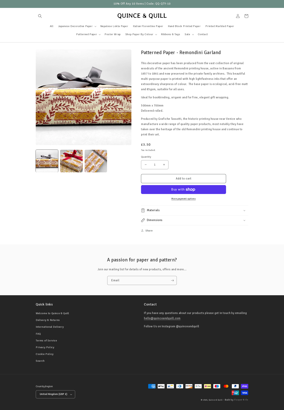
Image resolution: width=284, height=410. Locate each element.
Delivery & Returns (48, 320)
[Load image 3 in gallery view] (96, 161)
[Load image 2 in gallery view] (71, 161)
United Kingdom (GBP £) (53, 394)
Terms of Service (46, 340)
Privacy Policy (45, 347)
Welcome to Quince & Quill (52, 313)
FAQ (38, 333)
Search (40, 360)
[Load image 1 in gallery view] (47, 161)
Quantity (146, 156)
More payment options (183, 198)
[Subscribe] (172, 280)
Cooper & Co (241, 399)
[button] (40, 16)
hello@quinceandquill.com (162, 318)
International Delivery (50, 326)
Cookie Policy (45, 354)
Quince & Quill (216, 400)
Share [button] (149, 230)
